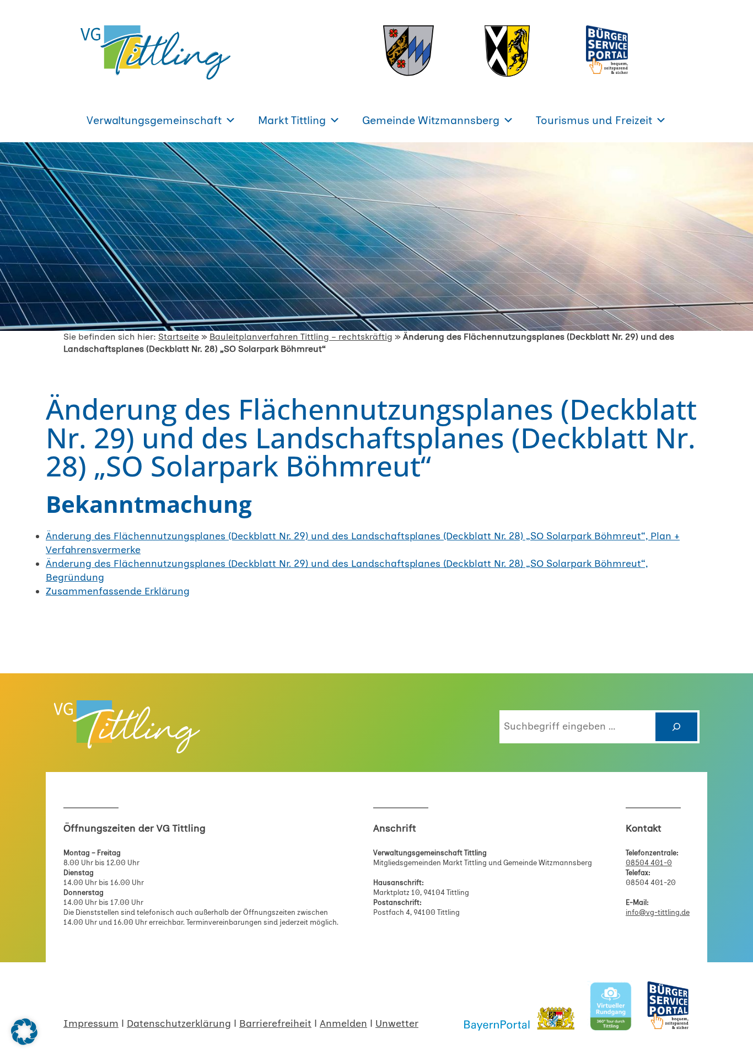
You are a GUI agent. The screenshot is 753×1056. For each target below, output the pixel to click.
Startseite (178, 336)
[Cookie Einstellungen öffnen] (24, 1042)
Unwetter (396, 1023)
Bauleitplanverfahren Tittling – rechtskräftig (300, 336)
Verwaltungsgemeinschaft (154, 120)
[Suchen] (676, 726)
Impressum (91, 1023)
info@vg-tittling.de (658, 912)
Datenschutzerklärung (179, 1023)
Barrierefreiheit (275, 1023)
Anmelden (343, 1023)
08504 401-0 (649, 863)
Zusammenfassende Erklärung (118, 591)
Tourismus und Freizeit (594, 120)
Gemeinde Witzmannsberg (430, 120)
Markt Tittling (292, 120)
